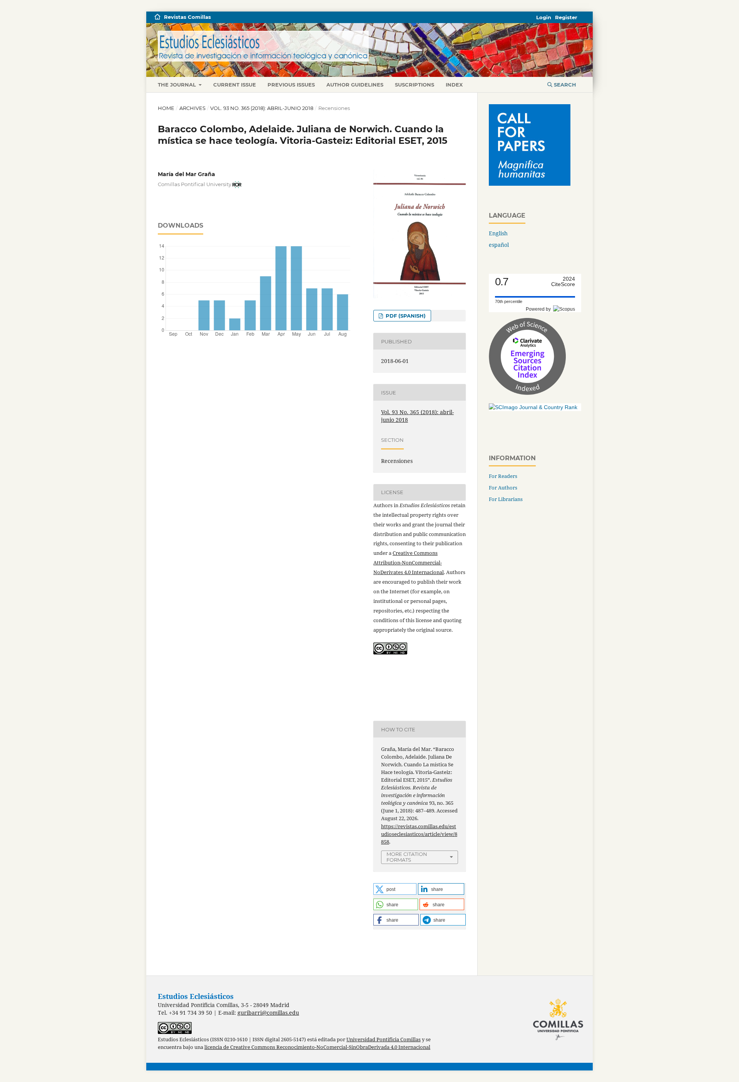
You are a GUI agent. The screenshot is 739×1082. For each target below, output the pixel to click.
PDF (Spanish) (405, 316)
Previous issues (291, 85)
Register (566, 17)
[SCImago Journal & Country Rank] (533, 407)
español (499, 244)
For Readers (503, 476)
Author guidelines (354, 85)
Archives (192, 108)
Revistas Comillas (187, 17)
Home (166, 108)
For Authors (503, 487)
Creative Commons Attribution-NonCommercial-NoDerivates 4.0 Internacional (408, 562)
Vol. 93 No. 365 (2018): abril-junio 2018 (261, 108)
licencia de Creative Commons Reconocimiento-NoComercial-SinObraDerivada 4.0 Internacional (317, 1047)
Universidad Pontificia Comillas (383, 1039)
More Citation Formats (406, 857)
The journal (177, 85)
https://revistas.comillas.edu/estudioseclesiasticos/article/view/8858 (419, 834)
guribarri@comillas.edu (268, 1012)
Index (454, 85)
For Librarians (506, 499)
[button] (394, 889)
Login (543, 17)
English (498, 233)
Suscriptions (414, 85)
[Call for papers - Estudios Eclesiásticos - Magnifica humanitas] (529, 183)
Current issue (234, 85)
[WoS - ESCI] (527, 392)
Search (564, 85)
